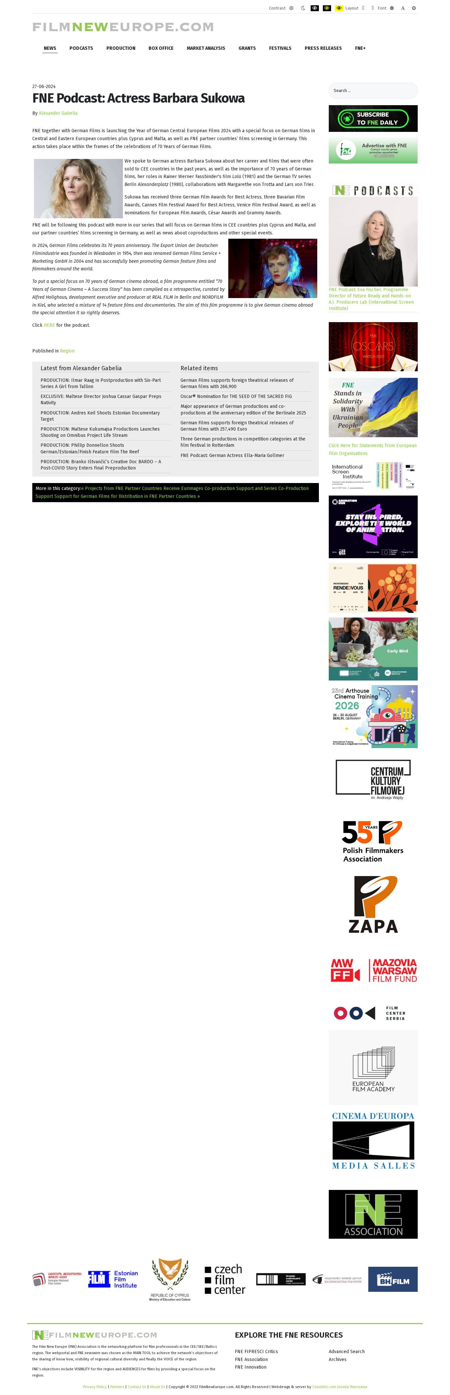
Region (67, 351)
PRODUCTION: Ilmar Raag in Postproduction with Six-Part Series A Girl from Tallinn (101, 383)
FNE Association (251, 1359)
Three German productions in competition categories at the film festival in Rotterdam (243, 442)
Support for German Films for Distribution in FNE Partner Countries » (127, 496)
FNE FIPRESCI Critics (256, 1351)
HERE (49, 325)
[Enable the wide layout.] (373, 8)
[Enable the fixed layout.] (363, 8)
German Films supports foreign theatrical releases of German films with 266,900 (237, 383)
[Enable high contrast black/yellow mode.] (327, 8)
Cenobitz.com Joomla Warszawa (339, 1386)
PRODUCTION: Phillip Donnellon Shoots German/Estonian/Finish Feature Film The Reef (90, 448)
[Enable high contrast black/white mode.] (314, 8)
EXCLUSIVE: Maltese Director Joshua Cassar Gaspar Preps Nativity (101, 400)
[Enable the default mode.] (291, 8)
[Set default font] (403, 8)
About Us (157, 1386)
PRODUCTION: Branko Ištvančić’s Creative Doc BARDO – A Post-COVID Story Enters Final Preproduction (101, 465)
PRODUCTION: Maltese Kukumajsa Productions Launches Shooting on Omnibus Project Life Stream (100, 432)
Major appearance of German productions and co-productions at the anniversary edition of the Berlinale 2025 (243, 409)
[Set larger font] (414, 8)
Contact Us (137, 1386)
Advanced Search (347, 1351)
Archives (338, 1359)
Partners (117, 1386)
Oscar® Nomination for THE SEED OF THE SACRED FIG (236, 396)
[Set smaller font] (392, 8)
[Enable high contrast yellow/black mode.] (339, 8)
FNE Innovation (251, 1367)
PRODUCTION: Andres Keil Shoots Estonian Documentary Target (100, 416)
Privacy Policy (95, 1386)
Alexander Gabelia (58, 113)
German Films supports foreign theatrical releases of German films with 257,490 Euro (237, 426)
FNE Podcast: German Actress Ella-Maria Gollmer (232, 455)
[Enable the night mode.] (303, 8)
